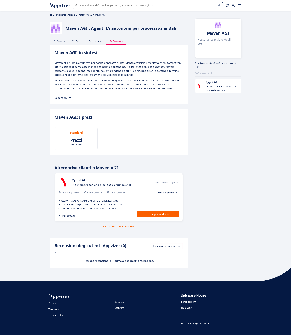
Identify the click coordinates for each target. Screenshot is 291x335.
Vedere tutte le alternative (119, 226)
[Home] (51, 15)
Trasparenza (54, 309)
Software (119, 307)
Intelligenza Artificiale (65, 14)
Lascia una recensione (166, 246)
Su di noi (119, 301)
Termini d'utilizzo (57, 314)
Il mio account (188, 301)
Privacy (52, 303)
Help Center (187, 307)
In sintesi (61, 41)
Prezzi (78, 41)
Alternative (97, 41)
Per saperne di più (158, 214)
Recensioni (118, 41)
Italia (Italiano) (198, 323)
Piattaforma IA (85, 14)
